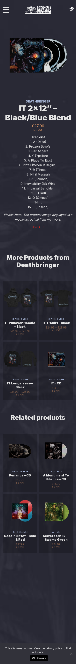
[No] (71, 654)
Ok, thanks (39, 658)
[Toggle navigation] (6, 10)
